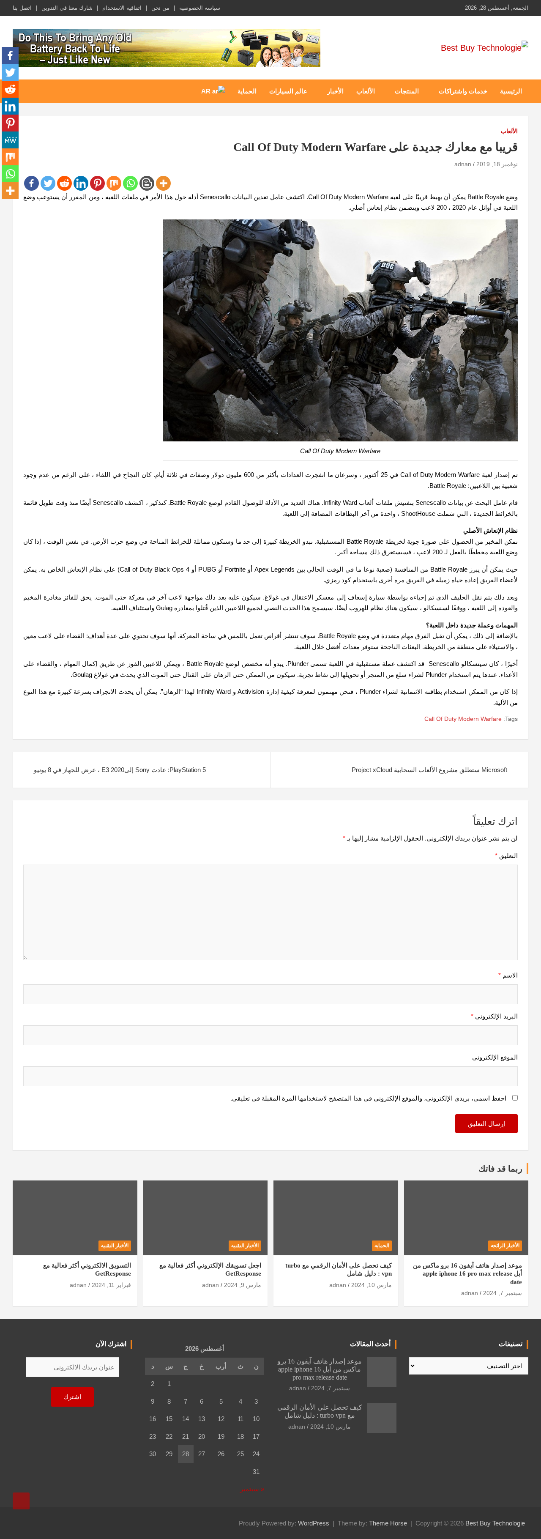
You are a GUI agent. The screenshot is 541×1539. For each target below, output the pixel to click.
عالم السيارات (288, 91)
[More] (163, 183)
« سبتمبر (252, 1488)
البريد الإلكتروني (494, 1016)
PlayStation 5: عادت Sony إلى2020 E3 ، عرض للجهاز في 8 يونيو (120, 769)
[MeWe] (10, 139)
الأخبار (335, 91)
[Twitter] (48, 183)
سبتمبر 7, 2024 (502, 1293)
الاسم (508, 975)
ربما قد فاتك (500, 1168)
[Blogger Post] (146, 183)
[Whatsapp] (130, 183)
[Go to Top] (21, 1500)
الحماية (247, 91)
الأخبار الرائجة (505, 1246)
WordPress (313, 1523)
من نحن (160, 8)
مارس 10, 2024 (371, 1285)
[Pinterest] (97, 183)
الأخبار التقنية (245, 1246)
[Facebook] (31, 183)
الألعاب (365, 91)
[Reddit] (64, 183)
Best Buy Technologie (495, 1523)
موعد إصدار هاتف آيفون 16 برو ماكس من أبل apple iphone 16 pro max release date (467, 1273)
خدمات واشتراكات (463, 91)
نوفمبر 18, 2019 (497, 164)
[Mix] (114, 183)
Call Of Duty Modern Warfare (463, 718)
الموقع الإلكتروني (495, 1057)
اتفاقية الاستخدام (122, 8)
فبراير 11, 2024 (111, 1285)
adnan (462, 164)
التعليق (506, 855)
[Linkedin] (81, 183)
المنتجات (407, 91)
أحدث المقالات (370, 1343)
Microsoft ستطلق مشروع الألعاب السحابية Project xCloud (429, 769)
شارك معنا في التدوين (67, 8)
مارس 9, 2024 (242, 1285)
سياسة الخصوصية (199, 8)
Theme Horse (388, 1523)
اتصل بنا (22, 8)
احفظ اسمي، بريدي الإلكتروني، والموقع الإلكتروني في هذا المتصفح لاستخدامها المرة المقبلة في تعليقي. (368, 1098)
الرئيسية (511, 91)
